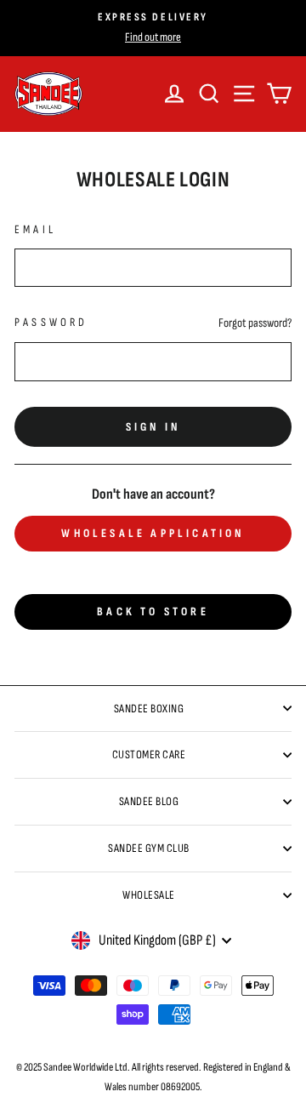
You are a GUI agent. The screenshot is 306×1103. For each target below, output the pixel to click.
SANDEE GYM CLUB (149, 848)
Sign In (153, 427)
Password (51, 322)
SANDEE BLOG (149, 801)
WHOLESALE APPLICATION (152, 533)
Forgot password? (255, 323)
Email (35, 229)
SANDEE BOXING (149, 708)
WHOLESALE (148, 895)
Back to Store (153, 611)
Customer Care (149, 754)
